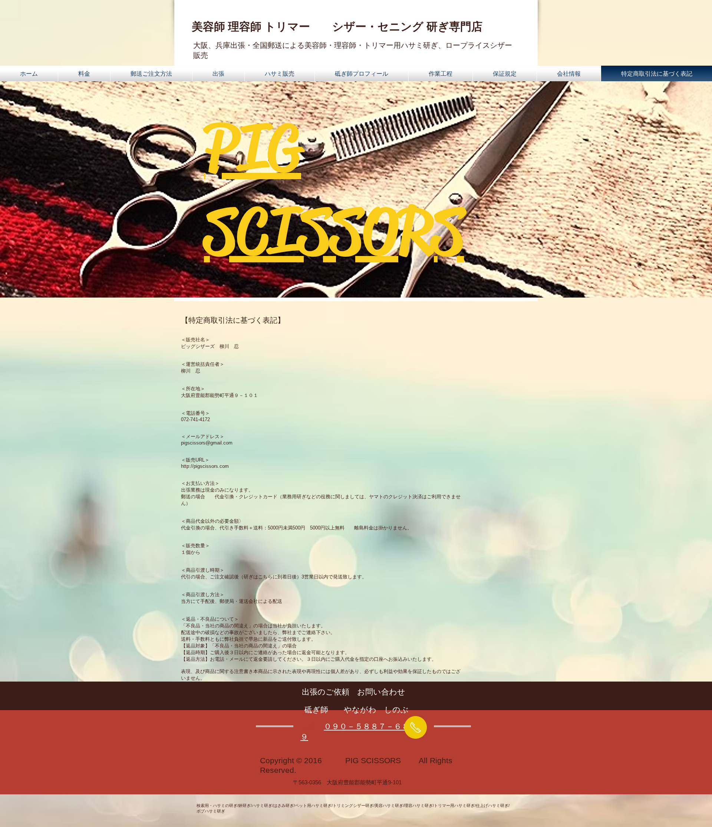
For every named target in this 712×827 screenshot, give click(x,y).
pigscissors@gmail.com (207, 443)
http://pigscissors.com (205, 466)
